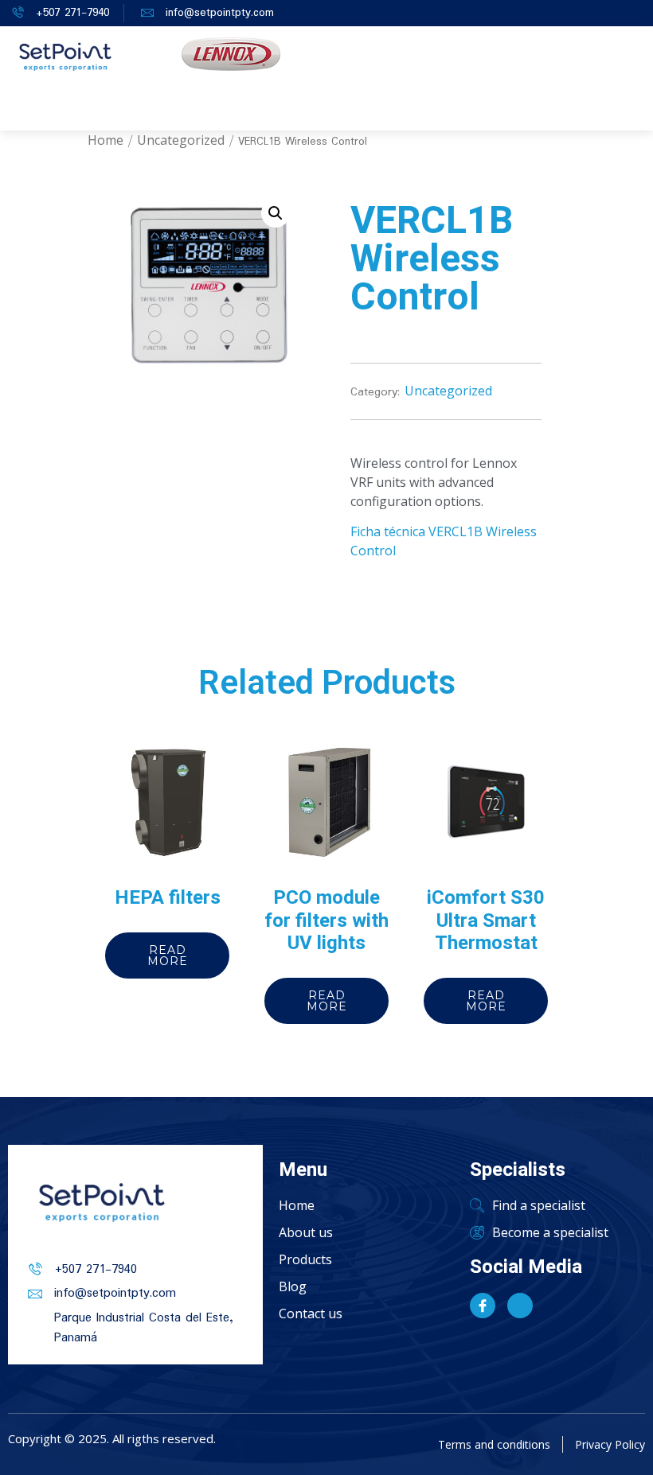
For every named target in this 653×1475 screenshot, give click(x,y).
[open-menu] (433, 109)
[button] (275, 213)
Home (105, 140)
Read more (167, 955)
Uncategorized (181, 140)
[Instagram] (520, 1305)
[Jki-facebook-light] (482, 1305)
